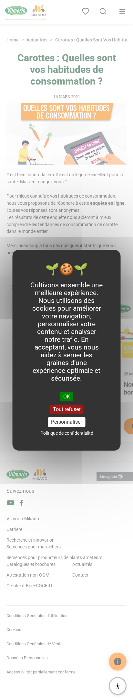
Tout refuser (66, 409)
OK (66, 397)
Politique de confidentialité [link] (66, 433)
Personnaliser (66, 422)
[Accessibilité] (118, 686)
